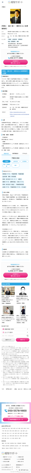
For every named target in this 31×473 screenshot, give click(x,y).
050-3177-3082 (16, 58)
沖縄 (19, 438)
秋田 (14, 428)
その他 (18, 448)
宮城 (12, 428)
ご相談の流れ (21, 457)
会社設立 (16, 445)
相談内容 (6, 153)
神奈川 (25, 428)
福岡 (26, 435)
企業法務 (15, 161)
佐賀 (3, 438)
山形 (17, 428)
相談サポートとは (7, 457)
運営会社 (18, 467)
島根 (13, 435)
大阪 (13, 433)
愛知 (13, 430)
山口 (8, 435)
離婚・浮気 (4, 443)
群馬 (11, 430)
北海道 (3, 428)
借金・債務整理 (6, 165)
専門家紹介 (15, 153)
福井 (5, 433)
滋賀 (21, 433)
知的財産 (26, 445)
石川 (11, 433)
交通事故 (24, 161)
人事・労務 (21, 445)
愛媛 (21, 435)
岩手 (9, 428)
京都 (16, 433)
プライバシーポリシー (6, 469)
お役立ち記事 (6, 461)
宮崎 (13, 438)
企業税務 (12, 445)
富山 (8, 433)
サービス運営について (6, 467)
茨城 (5, 430)
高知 (24, 435)
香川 (18, 435)
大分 (11, 438)
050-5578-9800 (17, 410)
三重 (21, 430)
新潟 (3, 433)
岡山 (5, 435)
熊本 (8, 438)
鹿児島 (16, 438)
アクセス (24, 153)
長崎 (5, 438)
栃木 (8, 430)
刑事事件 (11, 448)
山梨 (26, 430)
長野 (24, 430)
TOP (3, 389)
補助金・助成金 (5, 448)
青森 (6, 428)
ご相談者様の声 (6, 459)
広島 (3, 435)
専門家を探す (9, 389)
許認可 (15, 448)
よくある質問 (21, 459)
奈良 (24, 433)
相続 (15, 165)
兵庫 (18, 433)
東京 (22, 428)
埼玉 (28, 428)
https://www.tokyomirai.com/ (18, 112)
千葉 (3, 430)
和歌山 (26, 433)
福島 (19, 428)
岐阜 (18, 430)
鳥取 (11, 435)
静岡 (16, 430)
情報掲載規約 (19, 464)
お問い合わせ (21, 461)
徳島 (16, 435)
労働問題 (24, 443)
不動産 (6, 161)
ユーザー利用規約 (5, 464)
